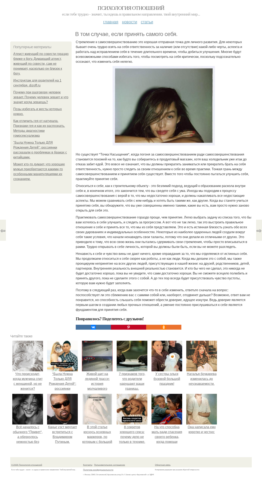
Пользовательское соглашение (109, 464)
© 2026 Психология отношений (26, 464)
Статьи (147, 22)
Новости (129, 22)
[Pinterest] (128, 327)
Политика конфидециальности (98, 469)
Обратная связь (163, 464)
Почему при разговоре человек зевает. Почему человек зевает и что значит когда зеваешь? (40, 97)
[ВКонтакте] (93, 327)
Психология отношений (131, 7)
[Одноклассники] (163, 327)
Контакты (87, 464)
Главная (110, 22)
